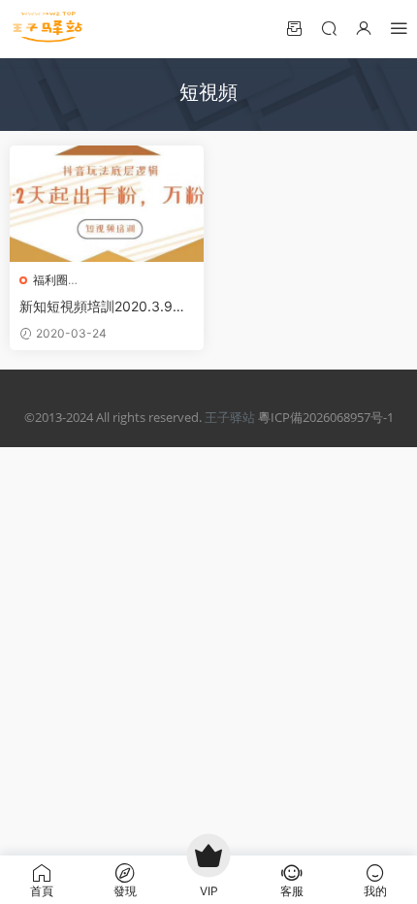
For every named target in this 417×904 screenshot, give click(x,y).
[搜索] (328, 28)
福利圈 (50, 280)
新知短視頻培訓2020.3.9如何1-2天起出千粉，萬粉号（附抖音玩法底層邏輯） (102, 307)
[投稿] (294, 28)
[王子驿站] (48, 29)
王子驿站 (230, 417)
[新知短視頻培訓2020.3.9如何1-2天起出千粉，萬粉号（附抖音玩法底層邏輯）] (107, 203)
